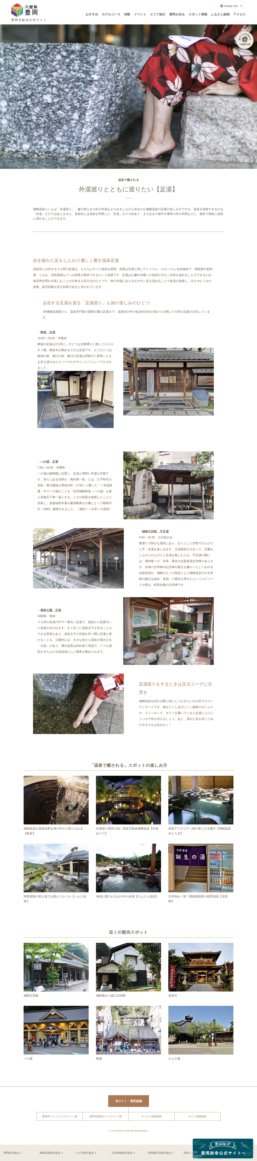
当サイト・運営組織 (128, 1101)
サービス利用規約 (151, 1116)
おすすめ (92, 14)
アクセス (239, 14)
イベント (140, 14)
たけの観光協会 (85, 1152)
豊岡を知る (177, 14)
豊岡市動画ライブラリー (104, 1116)
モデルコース (111, 14)
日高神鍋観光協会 (122, 1152)
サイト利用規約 (197, 1116)
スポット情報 (197, 14)
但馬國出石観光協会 (159, 1152)
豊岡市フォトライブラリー (58, 1116)
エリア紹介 (158, 14)
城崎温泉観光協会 (50, 1152)
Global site (231, 6)
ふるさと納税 (220, 14)
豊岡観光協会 (11, 1152)
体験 (127, 14)
